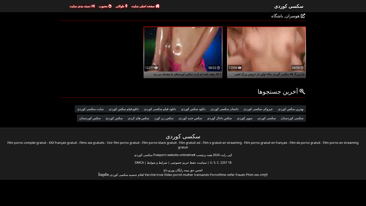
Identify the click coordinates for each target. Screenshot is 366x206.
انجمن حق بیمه (192, 170)
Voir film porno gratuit (123, 143)
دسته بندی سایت (80, 6)
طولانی (120, 6)
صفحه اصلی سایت (143, 6)
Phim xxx (252, 175)
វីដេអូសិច (103, 175)
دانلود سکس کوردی (193, 109)
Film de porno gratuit (305, 143)
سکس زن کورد (163, 118)
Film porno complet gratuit (26, 143)
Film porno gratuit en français (265, 143)
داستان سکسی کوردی (224, 109)
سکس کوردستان (90, 118)
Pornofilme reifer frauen (227, 175)
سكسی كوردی (266, 118)
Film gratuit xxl (189, 143)
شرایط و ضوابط (156, 162)
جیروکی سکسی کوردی (258, 109)
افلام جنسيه (136, 175)
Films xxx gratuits (91, 143)
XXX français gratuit (63, 143)
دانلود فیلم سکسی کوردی (160, 109)
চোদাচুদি (264, 175)
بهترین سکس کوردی (290, 109)
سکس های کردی (138, 118)
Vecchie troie (154, 175)
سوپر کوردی (244, 118)
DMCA (139, 162)
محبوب (103, 6)
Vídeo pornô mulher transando (186, 175)
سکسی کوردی (288, 6)
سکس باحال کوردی (219, 118)
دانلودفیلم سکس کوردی (124, 109)
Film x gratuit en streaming (222, 143)
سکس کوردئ (114, 118)
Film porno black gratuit (159, 143)
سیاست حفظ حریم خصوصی (188, 162)
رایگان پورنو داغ (173, 170)
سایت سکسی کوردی (90, 109)
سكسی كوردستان (292, 118)
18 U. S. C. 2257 (220, 162)
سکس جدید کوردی (190, 118)
